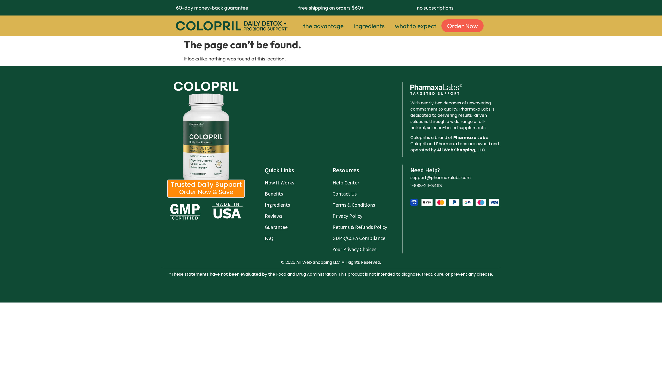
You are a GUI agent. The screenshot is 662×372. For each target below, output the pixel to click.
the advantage (323, 26)
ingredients (369, 26)
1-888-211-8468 (426, 186)
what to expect (415, 26)
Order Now (462, 26)
